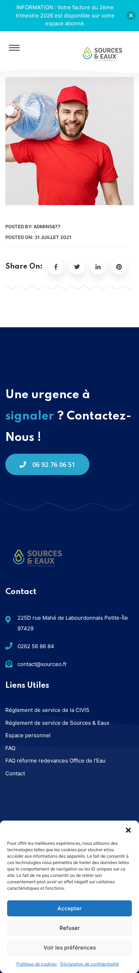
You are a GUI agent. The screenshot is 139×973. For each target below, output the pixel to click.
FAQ (10, 748)
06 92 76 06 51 (53, 464)
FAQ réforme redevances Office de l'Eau (55, 760)
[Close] (131, 15)
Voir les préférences (69, 947)
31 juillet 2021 (53, 237)
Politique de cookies (36, 964)
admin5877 (47, 226)
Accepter (69, 908)
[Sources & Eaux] (102, 53)
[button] (128, 829)
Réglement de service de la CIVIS (47, 710)
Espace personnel (28, 735)
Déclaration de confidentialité (89, 964)
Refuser (70, 928)
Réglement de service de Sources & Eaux (57, 722)
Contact (15, 773)
